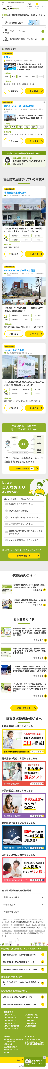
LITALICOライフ (9, 1023)
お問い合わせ (8, 1044)
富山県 (7, 922)
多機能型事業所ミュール (16, 192)
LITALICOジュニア (10, 1018)
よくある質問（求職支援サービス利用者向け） (13, 1040)
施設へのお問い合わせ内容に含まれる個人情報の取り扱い (34, 1043)
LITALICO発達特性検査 (11, 1026)
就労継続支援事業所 (20, 919)
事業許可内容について (11, 1050)
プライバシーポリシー (32, 1040)
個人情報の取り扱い (10, 1047)
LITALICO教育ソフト (32, 1023)
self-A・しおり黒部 (14, 350)
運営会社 (7, 1053)
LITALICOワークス (31, 1015)
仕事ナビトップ (7, 919)
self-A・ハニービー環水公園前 (19, 105)
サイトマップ (29, 1037)
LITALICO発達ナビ (10, 1020)
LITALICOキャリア (31, 1020)
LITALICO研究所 (30, 1026)
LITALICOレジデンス (11, 1029)
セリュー (8, 57)
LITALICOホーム (9, 1015)
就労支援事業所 (19, 925)
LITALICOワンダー (31, 1018)
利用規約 (7, 1037)
